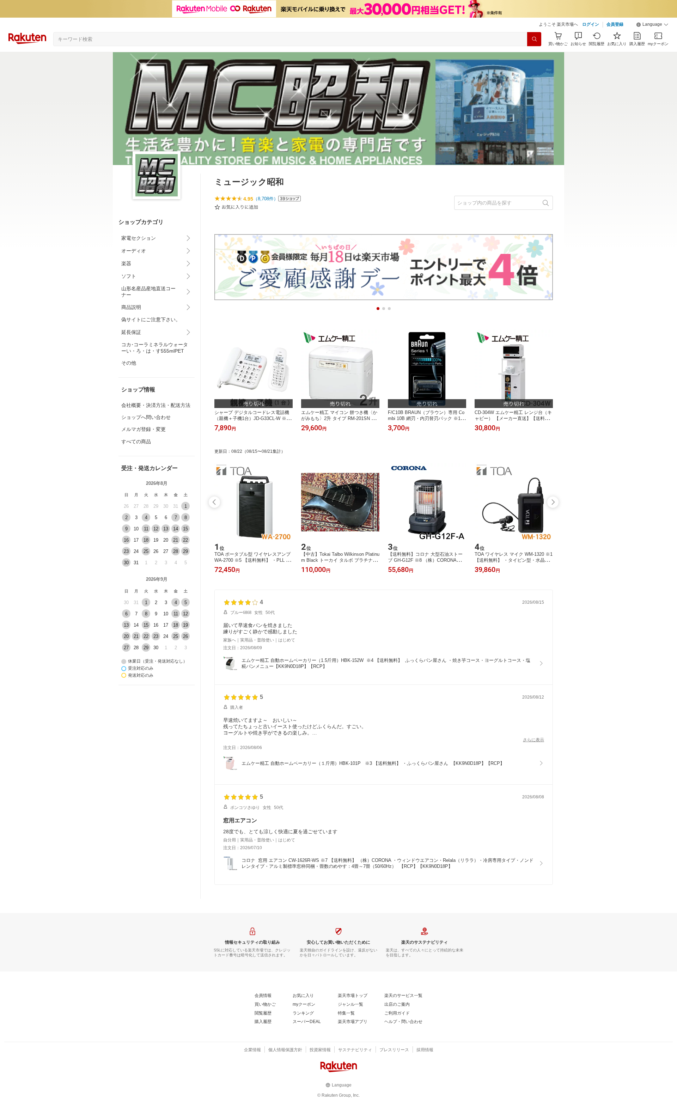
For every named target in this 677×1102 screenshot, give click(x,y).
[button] (652, 24)
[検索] (534, 39)
